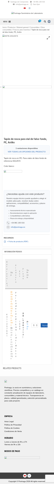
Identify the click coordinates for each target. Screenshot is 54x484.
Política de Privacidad (12, 425)
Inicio (4, 27)
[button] (5, 22)
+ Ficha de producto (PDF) (17, 241)
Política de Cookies (12, 428)
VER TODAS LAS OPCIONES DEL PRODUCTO (27, 152)
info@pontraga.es (22, 4)
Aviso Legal (9, 421)
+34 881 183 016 (39, 2)
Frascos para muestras (21, 30)
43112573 (16, 161)
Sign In (28, 326)
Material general (22, 27)
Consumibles (34, 27)
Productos (11, 27)
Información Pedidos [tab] (13, 252)
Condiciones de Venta (13, 431)
